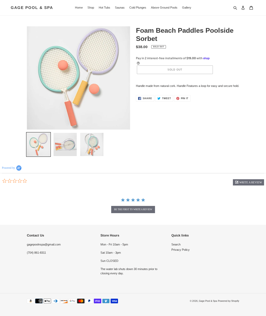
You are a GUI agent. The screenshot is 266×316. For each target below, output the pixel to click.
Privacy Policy (180, 249)
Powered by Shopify (228, 301)
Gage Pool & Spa (32, 7)
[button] (248, 182)
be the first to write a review (133, 209)
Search (176, 244)
